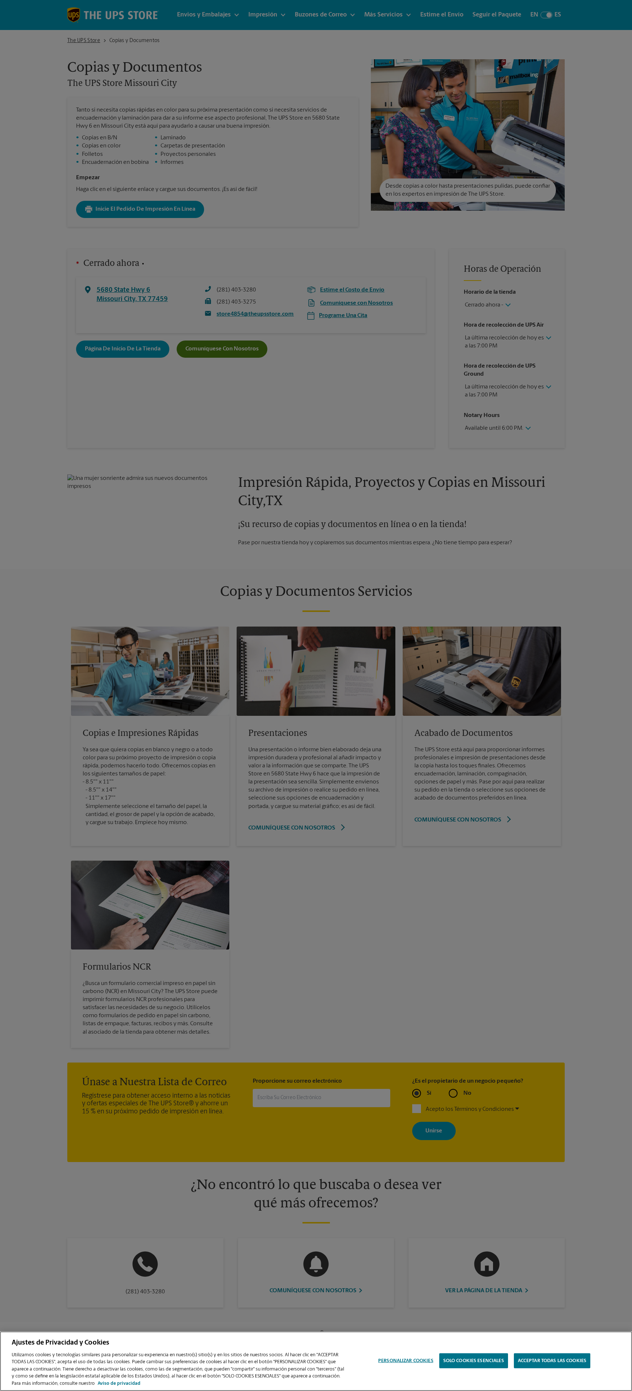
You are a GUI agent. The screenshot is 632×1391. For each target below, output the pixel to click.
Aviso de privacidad (119, 1383)
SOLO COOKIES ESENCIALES (473, 1360)
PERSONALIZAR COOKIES (405, 1360)
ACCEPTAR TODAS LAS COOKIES (552, 1360)
